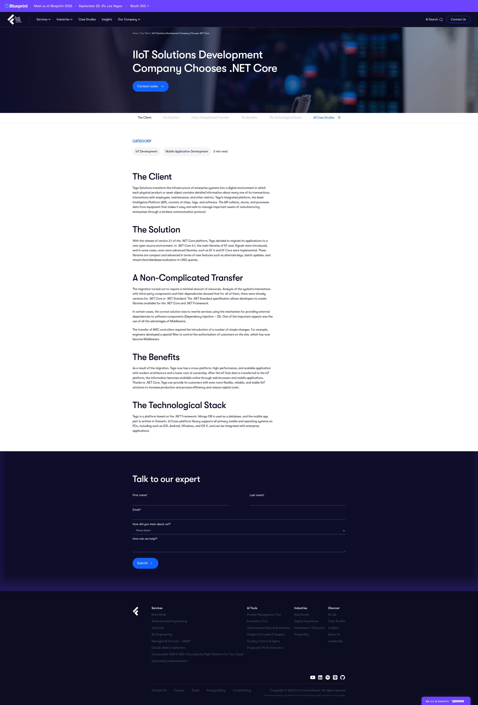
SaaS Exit (158, 628)
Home (135, 33)
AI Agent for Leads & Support (266, 634)
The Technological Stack (285, 117)
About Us (334, 634)
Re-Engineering (162, 634)
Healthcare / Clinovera (309, 628)
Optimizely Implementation (169, 661)
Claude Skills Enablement (168, 647)
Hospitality (301, 634)
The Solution (171, 117)
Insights (333, 628)
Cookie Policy (242, 690)
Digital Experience (306, 621)
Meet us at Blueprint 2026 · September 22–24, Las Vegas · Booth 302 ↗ (91, 6)
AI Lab (332, 614)
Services (42, 19)
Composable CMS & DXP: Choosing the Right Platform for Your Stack (197, 654)
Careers (179, 690)
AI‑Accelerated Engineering (169, 621)
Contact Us (458, 19)
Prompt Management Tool (264, 614)
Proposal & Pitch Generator (265, 647)
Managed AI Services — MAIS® (171, 641)
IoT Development (146, 151)
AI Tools (252, 608)
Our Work (145, 33)
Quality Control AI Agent (263, 641)
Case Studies (336, 621)
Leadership (335, 641)
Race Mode (159, 614)
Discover (334, 608)
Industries (63, 19)
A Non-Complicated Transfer (210, 117)
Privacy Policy (315, 695)
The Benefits (249, 117)
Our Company (127, 19)
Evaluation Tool (257, 621)
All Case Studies (323, 117)
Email (195, 690)
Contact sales (147, 86)
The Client (144, 117)
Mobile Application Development (187, 151)
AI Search (432, 19)
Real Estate (301, 614)
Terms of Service (332, 695)
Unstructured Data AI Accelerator (269, 628)
